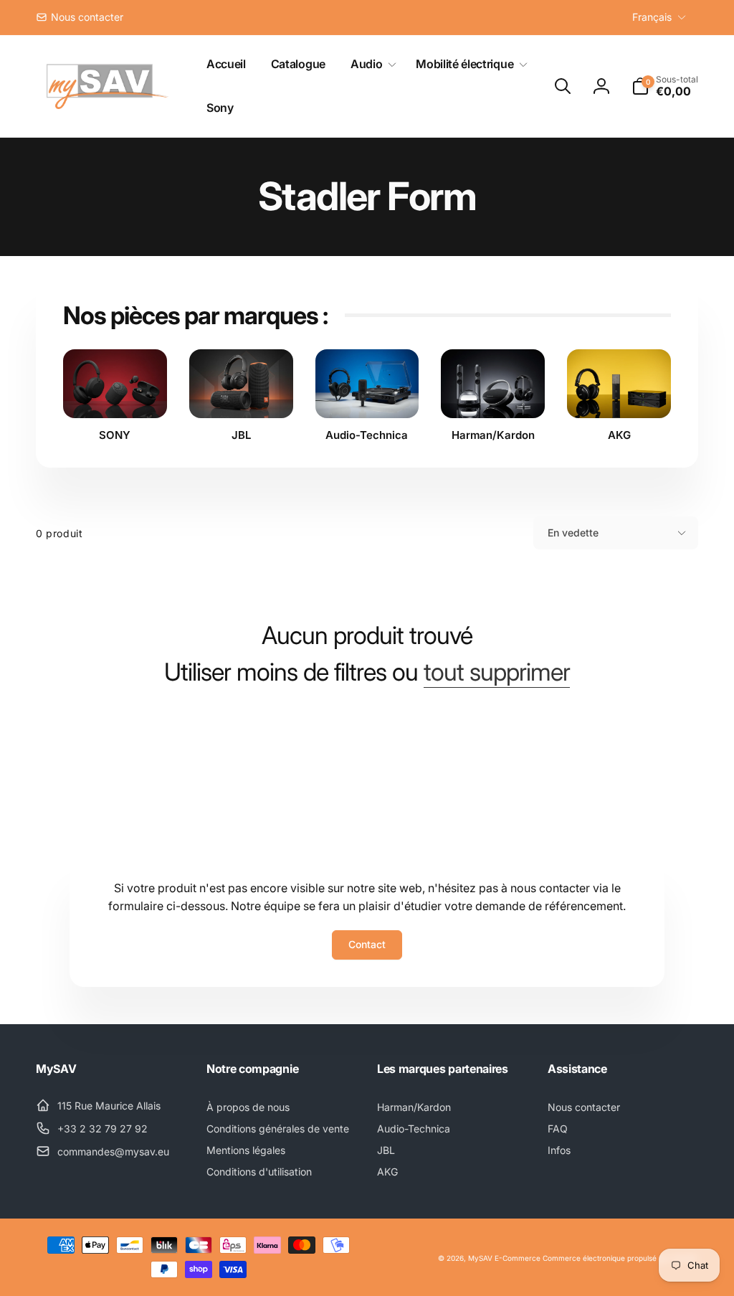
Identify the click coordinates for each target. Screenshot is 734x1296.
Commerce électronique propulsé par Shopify (620, 1258)
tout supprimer (497, 672)
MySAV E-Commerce (504, 1258)
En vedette (573, 532)
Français (652, 17)
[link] (79, 17)
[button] (370, 64)
